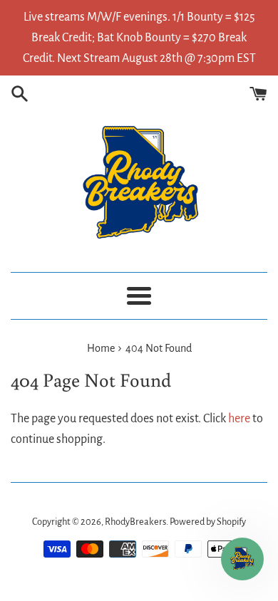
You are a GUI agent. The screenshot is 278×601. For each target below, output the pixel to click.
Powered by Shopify (208, 521)
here (239, 418)
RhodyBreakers (135, 521)
